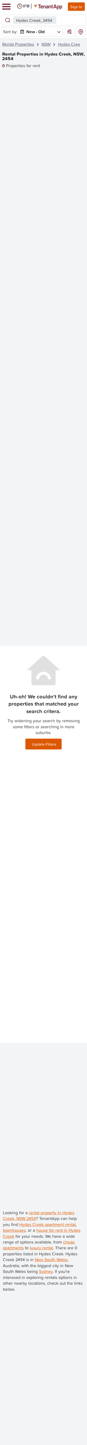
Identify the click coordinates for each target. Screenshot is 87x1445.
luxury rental (41, 1248)
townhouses (14, 1230)
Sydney (46, 1271)
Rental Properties (18, 44)
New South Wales (51, 1260)
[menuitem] (39, 32)
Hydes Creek (70, 44)
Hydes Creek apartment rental (47, 1224)
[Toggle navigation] (6, 7)
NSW (46, 44)
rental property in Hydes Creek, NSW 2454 (38, 1215)
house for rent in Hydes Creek (41, 1233)
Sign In (76, 6)
